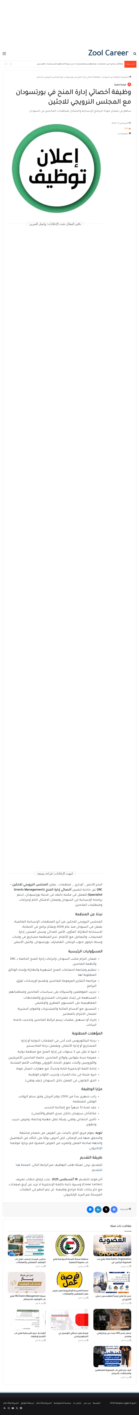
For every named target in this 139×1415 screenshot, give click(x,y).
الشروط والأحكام (44, 1403)
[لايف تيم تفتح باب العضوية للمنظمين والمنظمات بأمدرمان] (112, 1356)
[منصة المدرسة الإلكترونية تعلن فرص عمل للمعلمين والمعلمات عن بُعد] (69, 1280)
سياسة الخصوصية (62, 1403)
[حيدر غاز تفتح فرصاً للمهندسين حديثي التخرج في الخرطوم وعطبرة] (112, 1282)
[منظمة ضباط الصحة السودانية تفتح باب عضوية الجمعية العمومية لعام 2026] (69, 1245)
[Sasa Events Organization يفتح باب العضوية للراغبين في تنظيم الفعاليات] (112, 1245)
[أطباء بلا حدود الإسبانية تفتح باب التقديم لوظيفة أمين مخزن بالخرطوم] (27, 1319)
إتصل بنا (77, 1403)
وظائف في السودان (111, 77)
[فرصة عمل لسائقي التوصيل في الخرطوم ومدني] (69, 1319)
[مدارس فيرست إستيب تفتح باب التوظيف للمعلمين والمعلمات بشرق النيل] (27, 1245)
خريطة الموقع (27, 1403)
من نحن (87, 1403)
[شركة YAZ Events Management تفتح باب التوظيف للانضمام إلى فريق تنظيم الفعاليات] (27, 1282)
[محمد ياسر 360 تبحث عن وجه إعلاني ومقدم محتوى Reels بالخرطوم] (112, 1319)
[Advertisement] (69, 23)
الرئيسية (125, 77)
